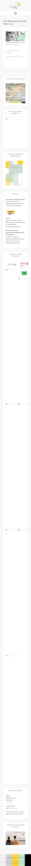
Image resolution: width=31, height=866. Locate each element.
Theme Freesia (23, 862)
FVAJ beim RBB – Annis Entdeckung (12, 51)
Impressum (21, 857)
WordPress (18, 863)
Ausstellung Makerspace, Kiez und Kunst (14, 57)
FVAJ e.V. (10, 862)
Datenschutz (10, 857)
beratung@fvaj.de (13, 808)
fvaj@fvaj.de (9, 802)
